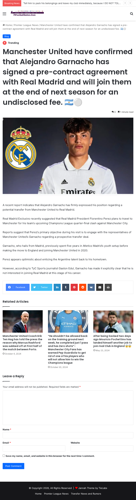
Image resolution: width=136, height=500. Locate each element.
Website (75, 442)
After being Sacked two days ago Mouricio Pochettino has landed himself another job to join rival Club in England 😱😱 (112, 341)
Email (7, 442)
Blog (6, 36)
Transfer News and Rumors (86, 493)
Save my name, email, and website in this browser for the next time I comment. (50, 455)
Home (8, 25)
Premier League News (26, 25)
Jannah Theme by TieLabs (92, 488)
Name (7, 429)
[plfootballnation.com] (27, 13)
